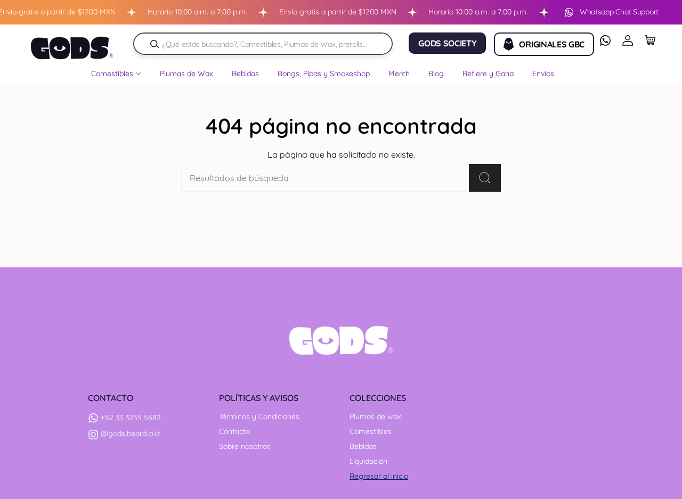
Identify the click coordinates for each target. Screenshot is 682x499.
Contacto (234, 431)
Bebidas (363, 446)
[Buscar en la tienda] (485, 178)
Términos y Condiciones (259, 416)
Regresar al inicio (379, 476)
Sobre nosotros (245, 446)
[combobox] (268, 43)
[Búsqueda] (154, 43)
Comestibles (371, 431)
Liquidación (368, 461)
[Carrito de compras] (650, 40)
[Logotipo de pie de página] (341, 340)
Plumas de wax (375, 416)
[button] (116, 76)
